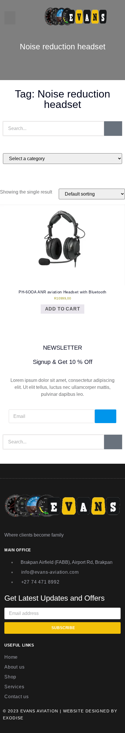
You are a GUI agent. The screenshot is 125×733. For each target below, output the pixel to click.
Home (11, 657)
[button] (9, 17)
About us (14, 667)
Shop (10, 676)
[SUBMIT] (105, 416)
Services (14, 686)
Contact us (16, 696)
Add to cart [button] (62, 308)
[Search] (113, 128)
